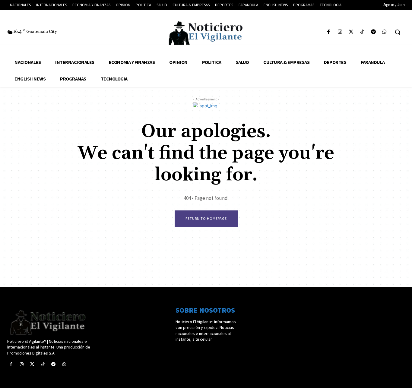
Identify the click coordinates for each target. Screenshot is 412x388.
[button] (397, 32)
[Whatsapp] (385, 32)
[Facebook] (329, 32)
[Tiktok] (362, 32)
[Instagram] (340, 32)
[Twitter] (351, 32)
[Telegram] (373, 32)
